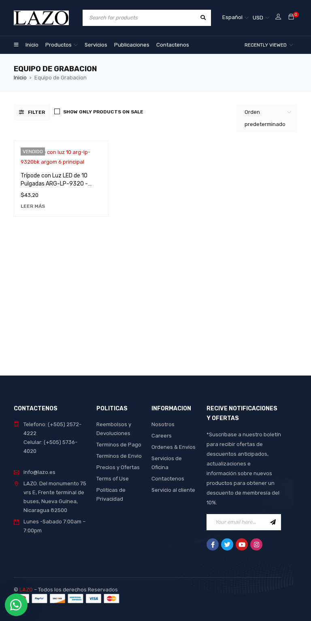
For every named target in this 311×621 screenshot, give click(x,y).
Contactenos (167, 479)
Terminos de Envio (119, 456)
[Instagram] (256, 544)
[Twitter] (227, 544)
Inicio (20, 78)
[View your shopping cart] (291, 17)
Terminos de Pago (118, 445)
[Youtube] (242, 544)
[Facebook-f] (213, 544)
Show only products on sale (103, 112)
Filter (36, 112)
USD (258, 18)
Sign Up (273, 522)
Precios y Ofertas (118, 467)
